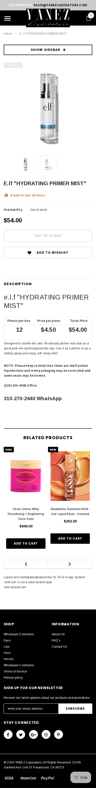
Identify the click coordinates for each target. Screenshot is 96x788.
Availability (13, 210)
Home (8, 33)
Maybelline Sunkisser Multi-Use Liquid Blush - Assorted (70, 511)
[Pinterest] (58, 734)
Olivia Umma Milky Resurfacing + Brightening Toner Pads (26, 514)
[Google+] (33, 734)
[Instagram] (46, 734)
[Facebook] (8, 734)
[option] (48, 107)
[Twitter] (20, 734)
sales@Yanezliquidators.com (60, 5)
